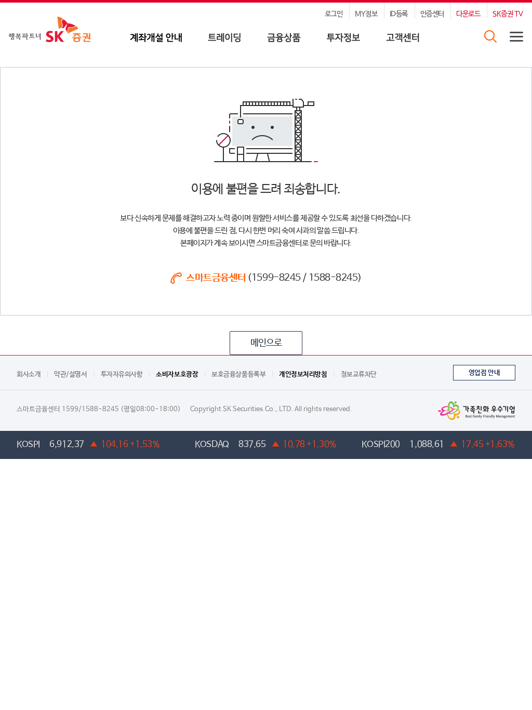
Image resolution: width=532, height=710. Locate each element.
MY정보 (366, 14)
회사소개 (29, 374)
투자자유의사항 (122, 374)
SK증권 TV (508, 14)
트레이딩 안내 (224, 42)
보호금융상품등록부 (238, 374)
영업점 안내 (484, 373)
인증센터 (432, 14)
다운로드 (468, 14)
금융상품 (284, 42)
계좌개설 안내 (156, 42)
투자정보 (343, 42)
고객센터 (402, 42)
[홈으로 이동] (49, 28)
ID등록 (399, 14)
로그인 (334, 14)
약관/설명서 (70, 374)
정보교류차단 (359, 374)
